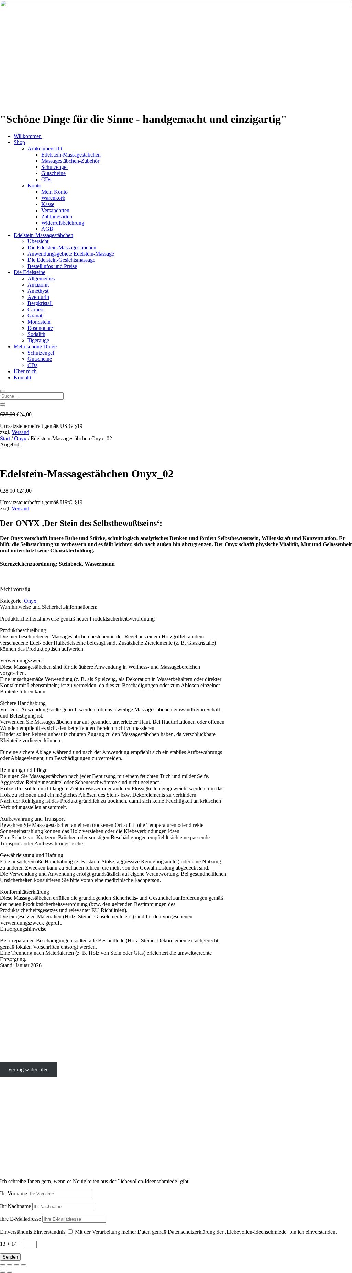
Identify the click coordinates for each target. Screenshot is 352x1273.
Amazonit (38, 285)
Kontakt (22, 377)
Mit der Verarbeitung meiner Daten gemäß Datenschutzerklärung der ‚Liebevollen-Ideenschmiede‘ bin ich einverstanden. (206, 1232)
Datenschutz (13, 1058)
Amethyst (38, 291)
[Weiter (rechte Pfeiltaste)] (9, 1272)
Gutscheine (53, 173)
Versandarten (55, 210)
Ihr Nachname (15, 1206)
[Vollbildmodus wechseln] (9, 1265)
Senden (10, 1257)
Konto (34, 185)
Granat (35, 316)
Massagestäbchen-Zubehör (70, 161)
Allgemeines (41, 278)
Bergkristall (40, 303)
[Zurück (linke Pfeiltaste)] (3, 1272)
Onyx (20, 438)
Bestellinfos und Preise (52, 266)
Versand (20, 432)
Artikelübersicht (45, 148)
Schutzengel (54, 167)
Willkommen (28, 136)
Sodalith (36, 334)
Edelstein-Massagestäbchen (71, 155)
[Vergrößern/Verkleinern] (3, 1265)
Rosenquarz (40, 328)
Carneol (36, 309)
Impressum (12, 1046)
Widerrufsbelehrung (62, 223)
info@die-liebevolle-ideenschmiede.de (41, 1034)
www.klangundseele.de (25, 1148)
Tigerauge (38, 340)
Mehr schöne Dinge (35, 346)
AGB (47, 229)
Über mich (25, 371)
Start (5, 438)
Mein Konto (54, 192)
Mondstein (39, 322)
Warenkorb (53, 198)
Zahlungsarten (56, 216)
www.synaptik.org (20, 1154)
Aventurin (38, 297)
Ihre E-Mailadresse (20, 1219)
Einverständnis (16, 1232)
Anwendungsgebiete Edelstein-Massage (71, 254)
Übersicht (38, 241)
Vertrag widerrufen (28, 1069)
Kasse (47, 204)
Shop (19, 142)
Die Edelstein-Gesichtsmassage (61, 260)
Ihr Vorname (13, 1193)
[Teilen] (16, 1265)
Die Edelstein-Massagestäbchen (62, 247)
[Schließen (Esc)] (23, 1265)
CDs (46, 179)
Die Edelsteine (29, 272)
